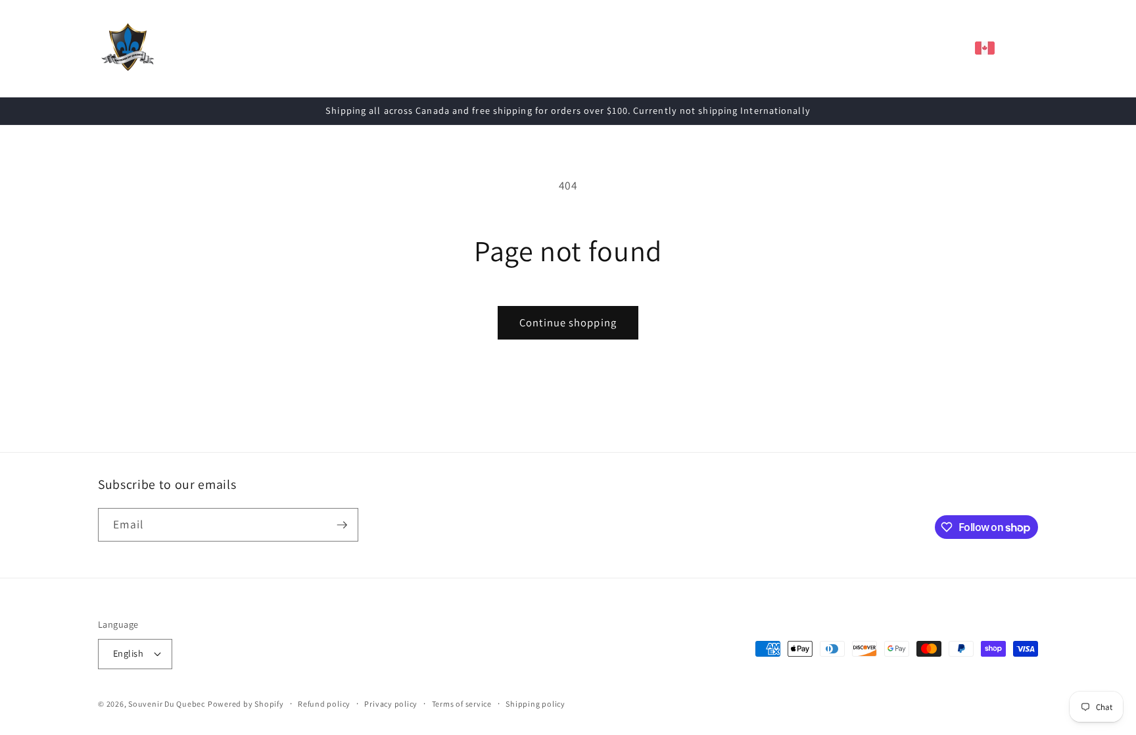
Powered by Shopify (246, 704)
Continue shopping (568, 322)
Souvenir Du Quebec (166, 704)
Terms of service (462, 704)
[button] (329, 48)
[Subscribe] (342, 525)
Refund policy (324, 704)
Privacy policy (390, 704)
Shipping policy (535, 704)
